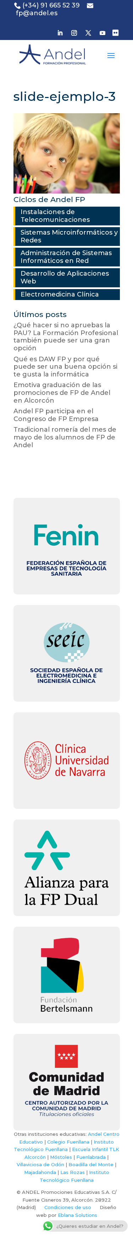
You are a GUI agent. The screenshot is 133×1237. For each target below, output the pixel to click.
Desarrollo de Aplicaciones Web (65, 277)
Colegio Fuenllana (68, 1142)
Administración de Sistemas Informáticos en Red (66, 257)
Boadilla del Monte (90, 1164)
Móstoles (61, 1157)
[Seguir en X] (88, 33)
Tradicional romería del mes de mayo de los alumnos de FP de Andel (64, 437)
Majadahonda (40, 1172)
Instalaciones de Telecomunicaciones (55, 216)
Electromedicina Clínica (60, 294)
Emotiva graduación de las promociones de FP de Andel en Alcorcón (61, 392)
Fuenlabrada (91, 1157)
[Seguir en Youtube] (102, 33)
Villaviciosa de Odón (40, 1164)
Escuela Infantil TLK (95, 1149)
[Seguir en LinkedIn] (60, 33)
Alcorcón (35, 1157)
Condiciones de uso (67, 1207)
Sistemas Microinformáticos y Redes (69, 236)
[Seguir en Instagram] (74, 33)
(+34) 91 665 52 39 (51, 5)
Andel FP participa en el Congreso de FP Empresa (56, 415)
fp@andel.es (36, 13)
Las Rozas (72, 1172)
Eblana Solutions (77, 1215)
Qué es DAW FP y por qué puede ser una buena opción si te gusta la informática (65, 366)
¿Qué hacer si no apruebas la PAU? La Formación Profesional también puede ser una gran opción (65, 336)
